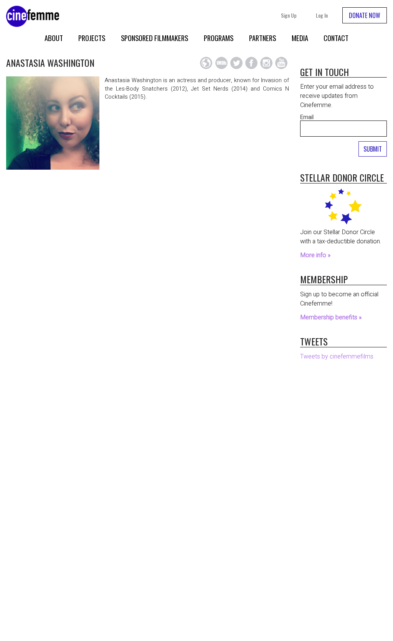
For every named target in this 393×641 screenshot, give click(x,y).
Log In (322, 15)
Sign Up (289, 15)
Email (307, 117)
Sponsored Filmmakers (154, 38)
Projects (91, 38)
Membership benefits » (331, 317)
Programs (218, 38)
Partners (262, 38)
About (54, 38)
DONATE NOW (364, 15)
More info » (315, 255)
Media (300, 38)
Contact (336, 38)
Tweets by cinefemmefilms (336, 356)
